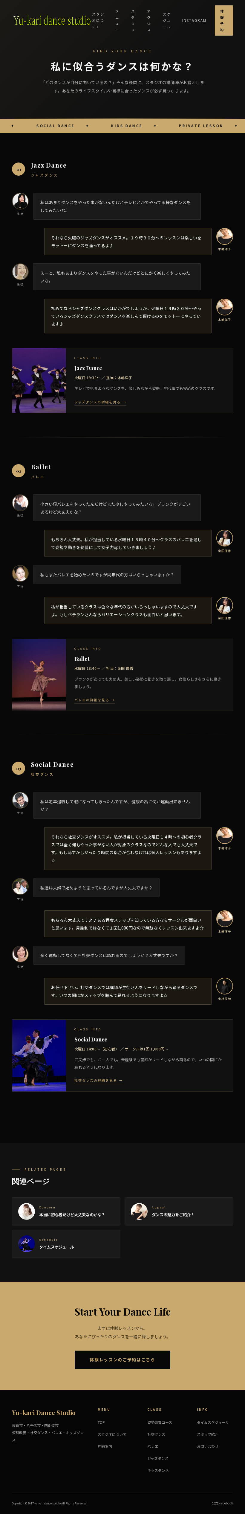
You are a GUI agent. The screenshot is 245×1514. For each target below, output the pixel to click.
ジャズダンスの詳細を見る (97, 401)
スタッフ (133, 20)
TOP (101, 1422)
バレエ (152, 1446)
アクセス (149, 20)
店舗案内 (105, 1446)
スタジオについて (98, 20)
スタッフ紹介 (207, 1434)
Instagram (194, 20)
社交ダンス (156, 1434)
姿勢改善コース (159, 1422)
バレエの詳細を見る (91, 699)
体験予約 (222, 20)
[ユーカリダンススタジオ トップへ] (52, 20)
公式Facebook (222, 1503)
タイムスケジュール (213, 1422)
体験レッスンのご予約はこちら (122, 1360)
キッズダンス (158, 1470)
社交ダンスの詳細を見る (95, 1080)
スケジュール (167, 20)
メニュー (117, 20)
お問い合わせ (207, 1446)
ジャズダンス (158, 1458)
